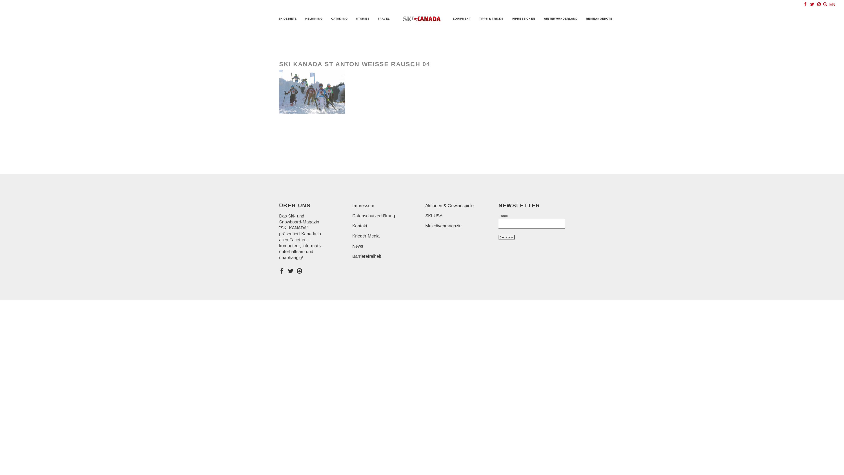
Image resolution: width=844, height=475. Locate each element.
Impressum (363, 205)
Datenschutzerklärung (373, 215)
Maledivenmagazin (443, 225)
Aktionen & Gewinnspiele (449, 205)
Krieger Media (366, 236)
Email (503, 216)
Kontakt (359, 225)
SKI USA (433, 215)
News (357, 246)
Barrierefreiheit (366, 256)
